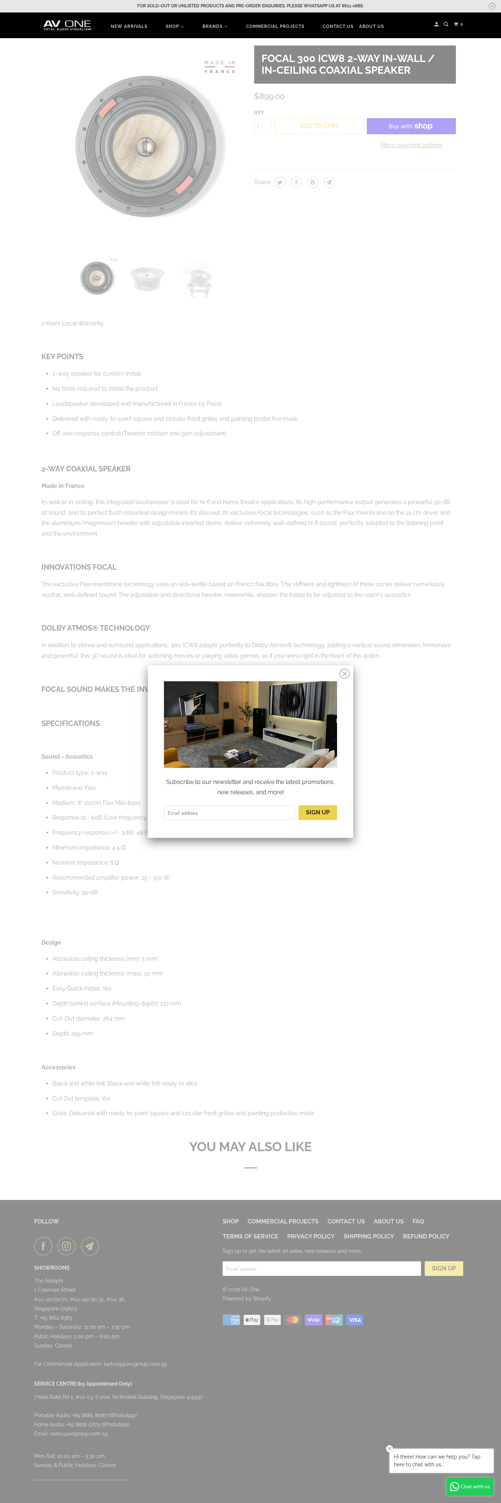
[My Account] (437, 24)
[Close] (345, 674)
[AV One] (67, 25)
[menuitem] (129, 26)
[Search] (446, 24)
